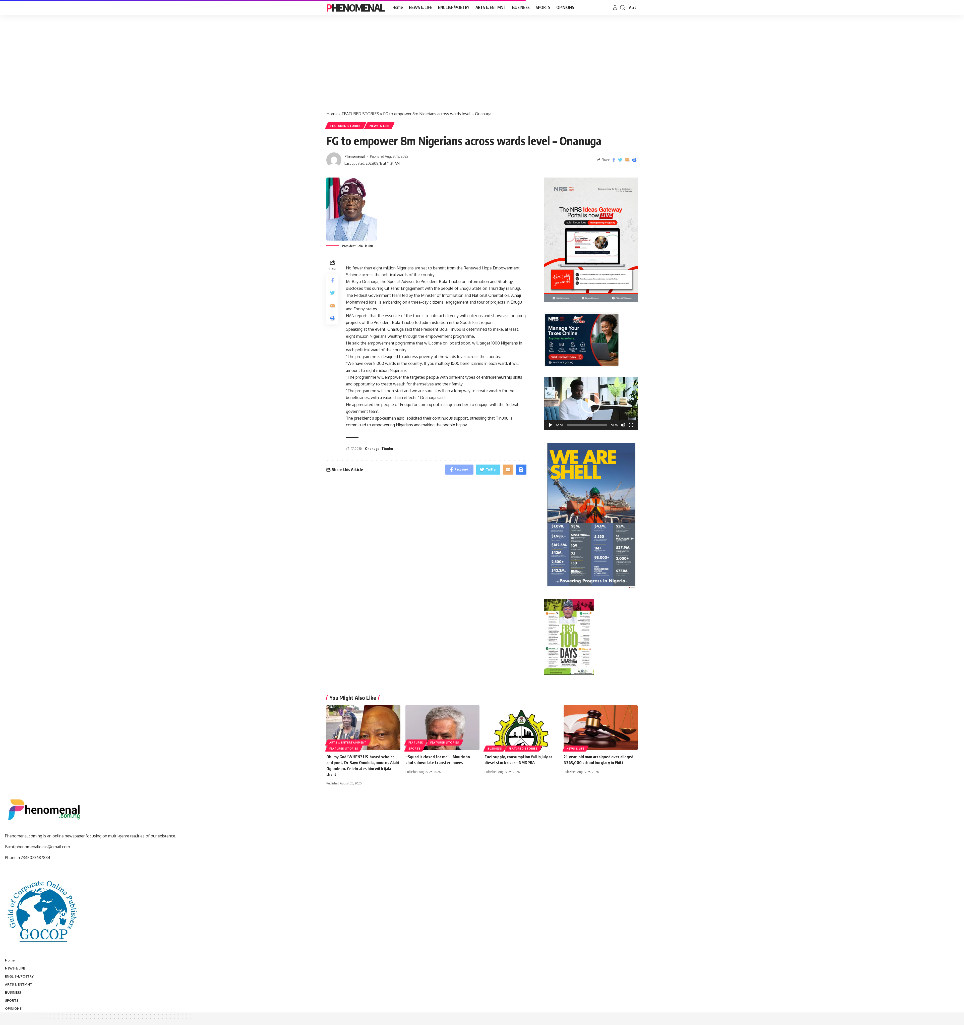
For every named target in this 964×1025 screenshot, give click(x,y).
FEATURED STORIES (360, 113)
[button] (591, 403)
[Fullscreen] (631, 425)
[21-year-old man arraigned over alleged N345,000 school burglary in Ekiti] (601, 727)
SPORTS (414, 748)
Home (332, 113)
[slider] (587, 425)
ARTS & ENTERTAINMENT (348, 742)
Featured (416, 742)
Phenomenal (355, 8)
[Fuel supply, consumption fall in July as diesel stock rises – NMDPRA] (522, 727)
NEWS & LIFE (379, 126)
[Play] (550, 425)
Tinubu (387, 448)
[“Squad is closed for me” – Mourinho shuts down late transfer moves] (442, 727)
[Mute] (623, 425)
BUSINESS (495, 748)
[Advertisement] (482, 68)
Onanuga (372, 448)
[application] (591, 403)
